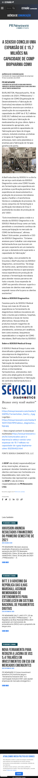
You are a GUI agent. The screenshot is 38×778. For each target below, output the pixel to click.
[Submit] (14, 8)
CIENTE (19, 773)
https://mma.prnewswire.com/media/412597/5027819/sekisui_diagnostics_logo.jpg (19, 423)
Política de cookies (11, 770)
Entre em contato (20, 491)
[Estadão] (9, 2)
